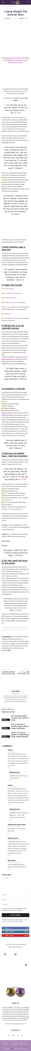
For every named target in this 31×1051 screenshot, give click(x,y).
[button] (3, 2)
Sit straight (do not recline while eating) (14, 302)
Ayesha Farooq (14, 772)
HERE (9, 650)
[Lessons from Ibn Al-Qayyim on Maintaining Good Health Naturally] (6, 735)
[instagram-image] (5, 954)
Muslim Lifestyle (10, 6)
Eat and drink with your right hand (12, 293)
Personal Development (5, 720)
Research (4, 413)
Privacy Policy (5, 1044)
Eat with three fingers (9, 307)
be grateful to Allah (15, 475)
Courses (15, 1042)
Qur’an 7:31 (15, 113)
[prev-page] (3, 741)
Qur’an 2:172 (20, 479)
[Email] (23, 22)
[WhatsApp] (15, 22)
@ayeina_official (15, 947)
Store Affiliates (13, 1044)
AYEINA (12, 1048)
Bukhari (19, 168)
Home (3, 6)
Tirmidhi (15, 214)
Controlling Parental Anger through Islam (8, 673)
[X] (7, 22)
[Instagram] (13, 1035)
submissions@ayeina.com (19, 1023)
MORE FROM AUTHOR (8, 712)
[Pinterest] (11, 22)
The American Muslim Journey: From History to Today (20, 718)
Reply (9, 767)
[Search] (28, 2)
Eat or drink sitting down (10, 298)
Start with (8, 288)
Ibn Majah (18, 610)
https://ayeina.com (15, 693)
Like (27, 928)
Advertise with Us (23, 1044)
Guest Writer (7, 18)
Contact (15, 1045)
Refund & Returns (23, 1042)
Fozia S (10, 785)
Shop (10, 1042)
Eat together (7, 314)
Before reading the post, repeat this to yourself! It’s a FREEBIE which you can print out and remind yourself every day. (15, 60)
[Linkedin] (19, 22)
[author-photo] (15, 688)
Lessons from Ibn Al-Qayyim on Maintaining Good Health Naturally (20, 735)
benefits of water (7, 509)
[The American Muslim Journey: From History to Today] (6, 718)
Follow (26, 931)
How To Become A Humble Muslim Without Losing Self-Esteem (20, 726)
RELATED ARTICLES (8, 709)
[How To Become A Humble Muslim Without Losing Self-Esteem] (6, 726)
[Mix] (27, 22)
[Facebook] (3, 22)
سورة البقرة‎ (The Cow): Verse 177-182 (23, 673)
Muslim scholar (13, 838)
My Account (5, 1042)
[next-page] (5, 741)
